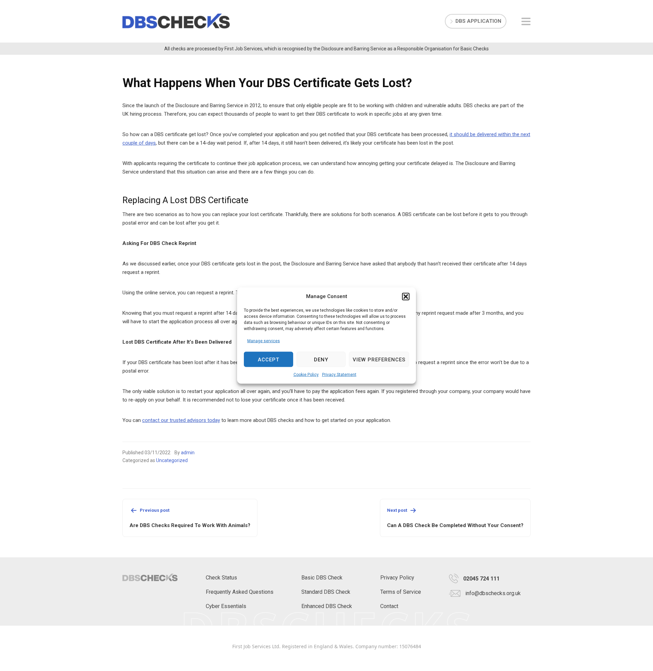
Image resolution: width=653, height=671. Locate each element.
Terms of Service (400, 592)
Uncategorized (172, 460)
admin (188, 452)
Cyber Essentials (226, 606)
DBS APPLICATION (478, 21)
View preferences (379, 359)
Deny (321, 359)
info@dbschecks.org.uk (493, 593)
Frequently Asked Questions (239, 592)
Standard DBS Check (325, 592)
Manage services (263, 341)
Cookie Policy (306, 374)
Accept (268, 359)
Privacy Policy (397, 577)
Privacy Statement (339, 374)
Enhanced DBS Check (326, 606)
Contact (389, 606)
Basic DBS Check (321, 577)
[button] (405, 296)
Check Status (221, 577)
